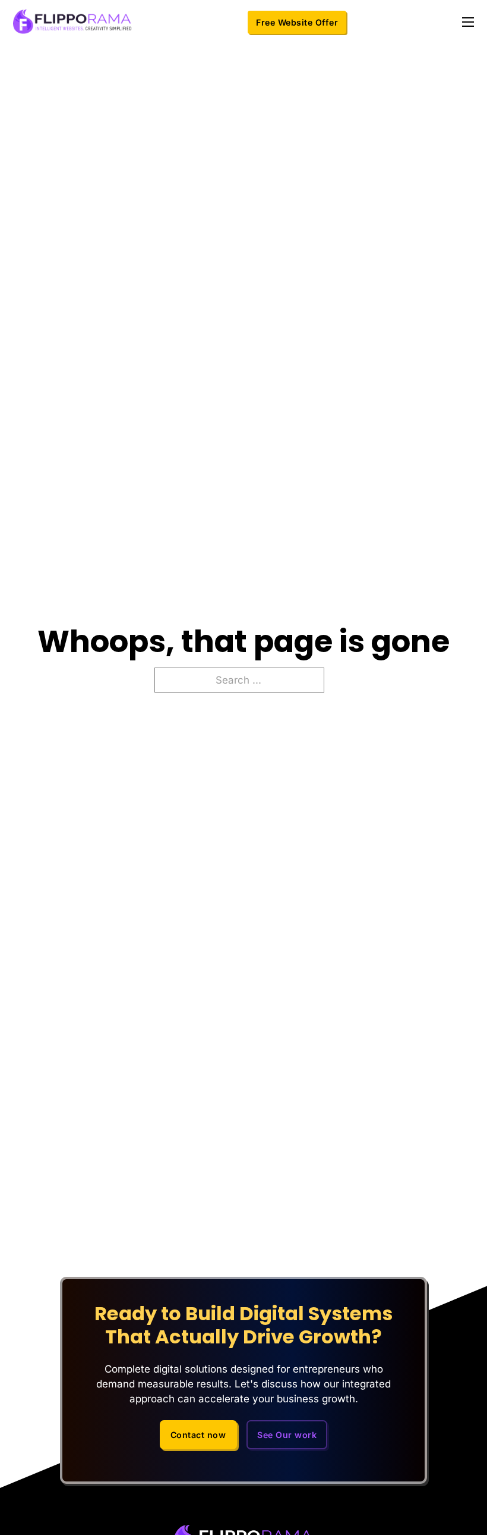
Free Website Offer (297, 22)
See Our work (287, 1435)
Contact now (198, 1435)
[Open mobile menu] (468, 22)
